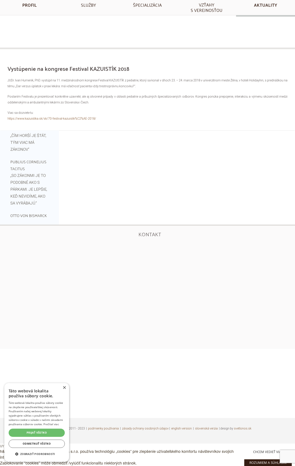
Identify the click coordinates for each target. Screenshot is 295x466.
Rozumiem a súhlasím (268, 462)
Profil (29, 5)
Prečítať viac (51, 424)
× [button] (64, 387)
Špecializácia (147, 5)
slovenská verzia (206, 428)
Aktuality (265, 5)
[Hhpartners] (147, 31)
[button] (37, 454)
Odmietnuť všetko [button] (37, 443)
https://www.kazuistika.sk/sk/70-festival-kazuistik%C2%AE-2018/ (52, 118)
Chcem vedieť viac (268, 452)
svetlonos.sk (242, 428)
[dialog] (36, 422)
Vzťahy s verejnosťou (206, 7)
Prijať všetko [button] (37, 432)
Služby (88, 5)
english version (181, 428)
